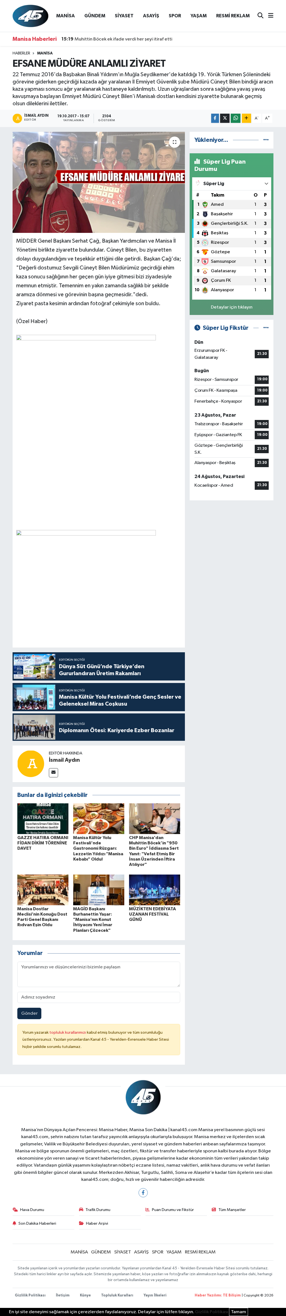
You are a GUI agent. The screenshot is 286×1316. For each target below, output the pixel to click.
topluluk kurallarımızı (68, 1032)
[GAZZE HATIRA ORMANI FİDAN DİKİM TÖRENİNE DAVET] (42, 818)
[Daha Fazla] (246, 118)
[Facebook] (143, 1192)
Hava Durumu (32, 1210)
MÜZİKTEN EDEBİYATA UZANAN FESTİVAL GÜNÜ (152, 914)
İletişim (63, 1295)
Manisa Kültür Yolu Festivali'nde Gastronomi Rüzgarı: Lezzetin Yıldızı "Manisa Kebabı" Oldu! (98, 848)
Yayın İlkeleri (155, 1295)
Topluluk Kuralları (117, 1295)
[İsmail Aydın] (30, 763)
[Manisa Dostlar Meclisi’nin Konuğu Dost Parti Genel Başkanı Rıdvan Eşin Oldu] (42, 889)
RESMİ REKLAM (233, 15)
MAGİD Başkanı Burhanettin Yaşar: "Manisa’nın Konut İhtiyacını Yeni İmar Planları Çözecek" (92, 920)
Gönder (29, 1013)
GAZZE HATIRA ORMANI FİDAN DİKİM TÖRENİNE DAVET (42, 843)
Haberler (21, 53)
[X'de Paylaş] (225, 118)
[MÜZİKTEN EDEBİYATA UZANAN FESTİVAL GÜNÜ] (154, 889)
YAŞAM (198, 15)
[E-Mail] (53, 772)
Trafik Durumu (97, 1210)
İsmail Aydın (64, 760)
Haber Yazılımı (208, 1295)
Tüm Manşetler (232, 1210)
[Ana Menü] (268, 16)
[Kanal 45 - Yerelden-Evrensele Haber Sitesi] (30, 15)
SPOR (175, 15)
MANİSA (65, 15)
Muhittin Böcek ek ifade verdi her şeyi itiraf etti (116, 39)
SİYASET (124, 15)
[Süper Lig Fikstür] (266, 328)
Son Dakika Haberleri (37, 1223)
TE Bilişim (232, 1295)
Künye (85, 1295)
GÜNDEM (94, 15)
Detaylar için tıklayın (231, 307)
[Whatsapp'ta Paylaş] (235, 118)
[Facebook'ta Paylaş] (215, 118)
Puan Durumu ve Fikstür (173, 1210)
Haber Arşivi (97, 1223)
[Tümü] (266, 140)
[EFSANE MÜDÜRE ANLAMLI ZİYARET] (99, 182)
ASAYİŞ (151, 15)
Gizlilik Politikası (30, 1295)
